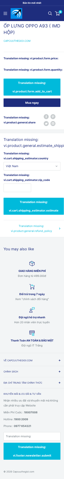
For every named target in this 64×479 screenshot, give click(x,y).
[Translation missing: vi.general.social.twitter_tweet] (46, 123)
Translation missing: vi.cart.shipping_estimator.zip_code (17, 177)
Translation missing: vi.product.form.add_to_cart (32, 87)
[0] (57, 13)
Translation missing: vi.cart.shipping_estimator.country (26, 156)
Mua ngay (32, 102)
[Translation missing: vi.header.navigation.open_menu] (5, 13)
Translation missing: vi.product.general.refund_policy (31, 228)
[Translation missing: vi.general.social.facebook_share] (46, 116)
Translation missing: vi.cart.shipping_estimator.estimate (33, 206)
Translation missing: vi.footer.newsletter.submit (32, 451)
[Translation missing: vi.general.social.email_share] (52, 123)
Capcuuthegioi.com (17, 40)
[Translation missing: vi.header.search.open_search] (50, 13)
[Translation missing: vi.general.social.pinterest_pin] (52, 116)
